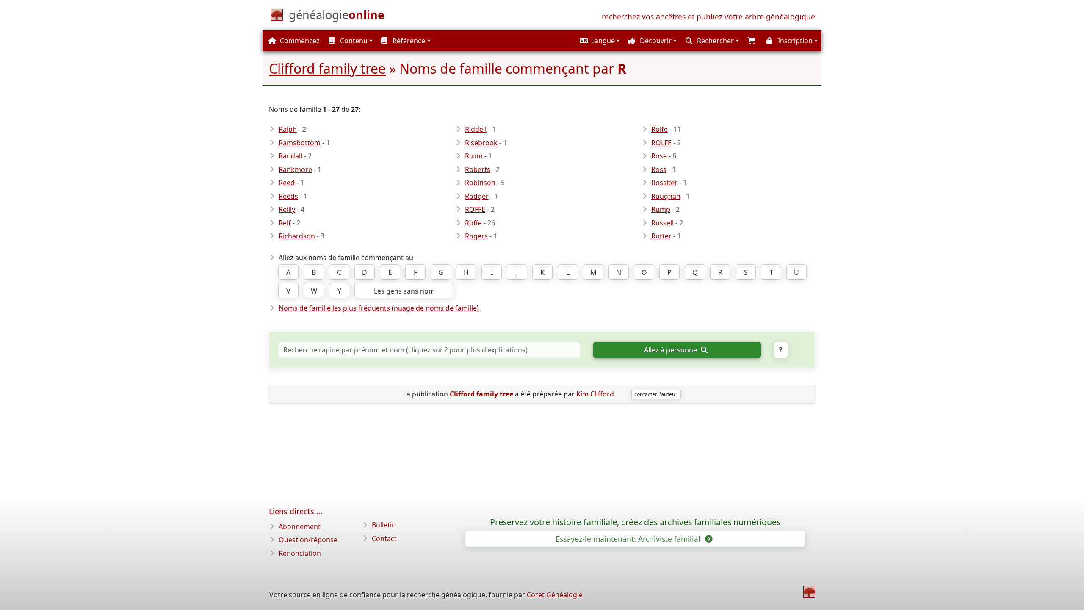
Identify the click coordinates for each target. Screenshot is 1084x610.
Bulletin (384, 525)
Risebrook (481, 142)
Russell (662, 222)
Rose (659, 156)
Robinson (480, 182)
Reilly (287, 209)
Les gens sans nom (404, 291)
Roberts (477, 169)
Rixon (474, 156)
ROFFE (475, 209)
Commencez (299, 40)
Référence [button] (408, 40)
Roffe (473, 222)
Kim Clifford (595, 394)
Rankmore (295, 169)
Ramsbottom (300, 142)
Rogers (476, 236)
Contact (384, 538)
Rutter (661, 236)
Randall (290, 156)
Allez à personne (671, 350)
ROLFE (661, 142)
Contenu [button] (353, 40)
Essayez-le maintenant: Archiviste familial (629, 539)
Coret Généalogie (555, 594)
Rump (660, 209)
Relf (285, 222)
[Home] (809, 592)
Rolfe (659, 129)
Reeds (288, 196)
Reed (287, 182)
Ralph (288, 129)
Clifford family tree (327, 68)
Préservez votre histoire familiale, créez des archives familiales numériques (635, 522)
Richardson (297, 236)
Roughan (665, 196)
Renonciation (300, 553)
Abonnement (300, 526)
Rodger (477, 196)
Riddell (476, 129)
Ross (658, 169)
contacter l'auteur (656, 394)
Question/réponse (308, 539)
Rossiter (664, 182)
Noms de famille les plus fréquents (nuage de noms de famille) (379, 308)
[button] (598, 40)
